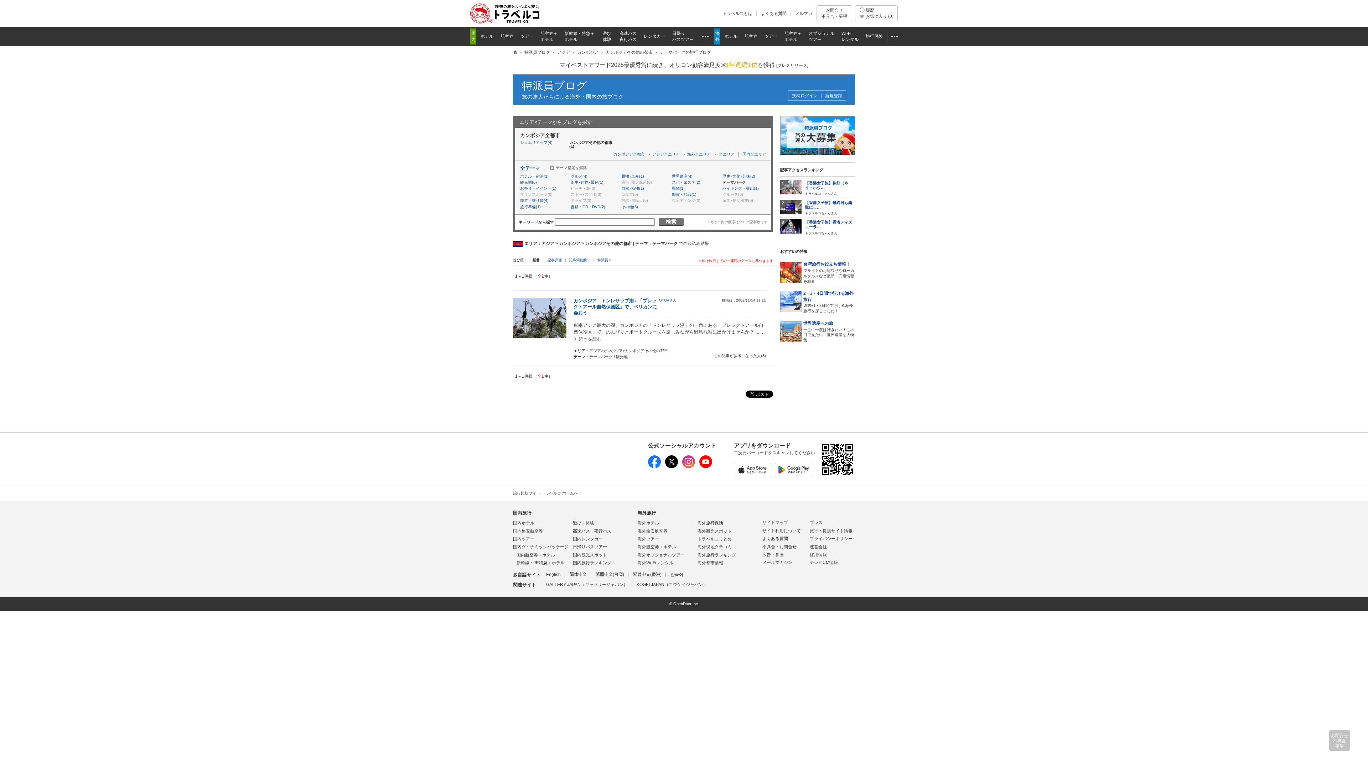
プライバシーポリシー (831, 538)
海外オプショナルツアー (661, 555)
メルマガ (803, 13)
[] (792, 65)
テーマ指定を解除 (571, 168)
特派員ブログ (554, 85)
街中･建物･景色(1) (587, 182)
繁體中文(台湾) (610, 574)
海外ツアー (648, 539)
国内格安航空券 (528, 531)
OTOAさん (668, 300)
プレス (816, 522)
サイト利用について (781, 530)
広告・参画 (773, 554)
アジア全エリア (666, 154)
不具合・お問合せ (779, 546)
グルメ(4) (579, 176)
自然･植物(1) (632, 188)
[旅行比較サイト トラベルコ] (515, 52)
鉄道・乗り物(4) (534, 200)
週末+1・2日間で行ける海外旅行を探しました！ (828, 302)
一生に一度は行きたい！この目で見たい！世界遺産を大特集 (828, 331)
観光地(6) (528, 182)
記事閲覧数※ (579, 260)
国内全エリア (754, 154)
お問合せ (834, 13)
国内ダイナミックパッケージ (541, 546)
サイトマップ (775, 522)
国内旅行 (522, 513)
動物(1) (678, 188)
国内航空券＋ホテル (536, 555)
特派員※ (604, 260)
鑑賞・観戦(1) (684, 194)
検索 (671, 222)
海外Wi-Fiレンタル (655, 562)
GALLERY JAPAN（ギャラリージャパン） (587, 584)
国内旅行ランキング (592, 562)
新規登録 (833, 96)
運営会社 (818, 546)
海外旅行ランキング (717, 555)
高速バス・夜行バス (592, 531)
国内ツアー (523, 539)
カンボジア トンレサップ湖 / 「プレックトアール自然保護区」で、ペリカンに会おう (615, 306)
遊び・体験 (583, 522)
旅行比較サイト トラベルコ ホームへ (545, 493)
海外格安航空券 (653, 531)
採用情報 (818, 554)
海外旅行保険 (710, 522)
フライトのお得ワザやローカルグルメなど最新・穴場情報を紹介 (828, 272)
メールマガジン (777, 562)
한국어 (676, 574)
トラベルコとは (737, 13)
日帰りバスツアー (590, 546)
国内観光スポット (590, 555)
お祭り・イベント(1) (538, 188)
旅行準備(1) (530, 207)
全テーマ (530, 168)
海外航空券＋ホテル (657, 546)
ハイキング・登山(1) (740, 188)
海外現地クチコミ (715, 546)
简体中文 (578, 574)
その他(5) (629, 207)
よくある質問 (774, 13)
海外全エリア (699, 154)
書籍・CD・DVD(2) (588, 207)
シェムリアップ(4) (536, 142)
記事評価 (555, 260)
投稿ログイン (805, 96)
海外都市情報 (710, 562)
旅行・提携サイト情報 (831, 530)
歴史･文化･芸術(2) (738, 176)
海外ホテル (648, 522)
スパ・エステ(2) (686, 182)
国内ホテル (523, 522)
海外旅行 (647, 513)
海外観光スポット (715, 531)
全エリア (727, 154)
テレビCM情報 (824, 562)
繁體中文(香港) (647, 574)
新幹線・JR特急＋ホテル (541, 562)
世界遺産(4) (682, 176)
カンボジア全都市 (629, 154)
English (553, 574)
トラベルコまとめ (715, 539)
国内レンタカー (588, 539)
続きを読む (590, 339)
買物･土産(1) (632, 176)
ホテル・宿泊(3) (534, 176)
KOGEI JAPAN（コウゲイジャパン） (672, 584)
